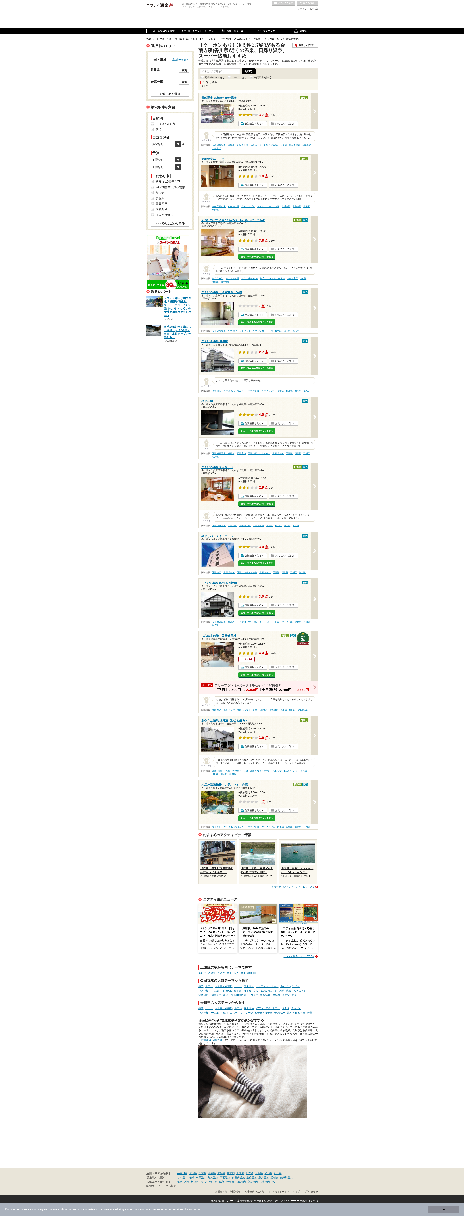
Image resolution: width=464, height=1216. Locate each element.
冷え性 (296, 986)
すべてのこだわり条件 (170, 223)
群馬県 (221, 1173)
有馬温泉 (201, 1177)
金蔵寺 (212, 973)
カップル (285, 986)
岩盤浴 (286, 995)
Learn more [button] (192, 1209)
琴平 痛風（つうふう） (234, 390)
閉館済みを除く (263, 77)
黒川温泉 (263, 1177)
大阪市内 (241, 1181)
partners (73, 1209)
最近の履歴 (307, 3)
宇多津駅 (216, 148)
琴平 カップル (268, 390)
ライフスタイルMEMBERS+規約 (291, 1200)
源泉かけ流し (164, 214)
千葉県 (202, 1173)
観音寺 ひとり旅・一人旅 (272, 278)
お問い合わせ (311, 1191)
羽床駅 (224, 774)
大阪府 (240, 1173)
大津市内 (265, 1181)
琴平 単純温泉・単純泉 (223, 453)
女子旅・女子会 (242, 990)
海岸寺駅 (225, 282)
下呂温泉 (225, 1177)
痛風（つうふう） (296, 990)
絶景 (294, 995)
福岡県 (278, 1173)
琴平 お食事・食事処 (247, 572)
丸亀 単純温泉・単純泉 (223, 145)
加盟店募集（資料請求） (228, 1191)
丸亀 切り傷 (242, 145)
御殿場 (230, 1181)
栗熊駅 (303, 771)
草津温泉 (182, 1177)
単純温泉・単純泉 (270, 995)
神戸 (274, 1181)
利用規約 (268, 1200)
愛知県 (268, 1173)
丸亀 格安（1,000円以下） (285, 771)
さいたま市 (211, 1181)
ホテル (209, 986)
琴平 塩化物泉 (219, 525)
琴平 (229, 973)
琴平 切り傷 (245, 331)
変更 (184, 70)
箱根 (191, 1177)
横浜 (179, 1181)
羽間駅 (215, 209)
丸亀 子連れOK (271, 145)
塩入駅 (296, 331)
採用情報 (313, 1200)
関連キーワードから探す (161, 1185)
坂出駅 (292, 710)
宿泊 (201, 986)
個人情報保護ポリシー (222, 1200)
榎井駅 (278, 331)
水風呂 (254, 995)
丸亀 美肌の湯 (219, 206)
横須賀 (195, 1181)
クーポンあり (239, 77)
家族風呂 (161, 209)
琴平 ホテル (265, 572)
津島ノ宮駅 (292, 278)
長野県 (259, 1173)
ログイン (302, 8)
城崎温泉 (213, 1177)
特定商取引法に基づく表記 (248, 1200)
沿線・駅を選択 (170, 93)
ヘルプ (296, 1191)
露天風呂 (249, 986)
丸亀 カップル (248, 206)
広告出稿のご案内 (254, 1191)
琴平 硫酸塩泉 (219, 331)
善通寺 (221, 973)
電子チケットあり (214, 77)
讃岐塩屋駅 (294, 145)
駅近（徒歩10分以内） (236, 995)
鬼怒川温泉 (286, 1177)
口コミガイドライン (278, 1191)
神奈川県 (182, 1173)
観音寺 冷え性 (232, 278)
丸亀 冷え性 (256, 145)
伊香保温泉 (238, 1177)
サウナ (238, 986)
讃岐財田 (252, 973)
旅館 (281, 990)
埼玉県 (193, 1173)
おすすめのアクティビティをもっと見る (293, 886)
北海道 (249, 1173)
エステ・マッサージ (267, 986)
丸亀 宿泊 (216, 710)
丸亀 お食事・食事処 (260, 771)
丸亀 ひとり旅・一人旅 (268, 206)
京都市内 (253, 1181)
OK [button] (444, 1209)
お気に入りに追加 (284, 123)
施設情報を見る (253, 123)
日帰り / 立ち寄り (167, 124)
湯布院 (274, 1177)
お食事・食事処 (224, 986)
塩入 (236, 973)
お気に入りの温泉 (283, 3)
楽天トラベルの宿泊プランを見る (257, 256)
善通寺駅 (286, 206)
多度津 (202, 973)
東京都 (231, 1173)
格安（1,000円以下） (265, 990)
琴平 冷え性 (258, 331)
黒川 (243, 973)
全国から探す (180, 59)
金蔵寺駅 (306, 145)
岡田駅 (306, 206)
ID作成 (314, 8)
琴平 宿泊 (232, 331)
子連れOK (226, 990)
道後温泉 (251, 1177)
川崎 (186, 1181)
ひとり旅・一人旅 (208, 990)
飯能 (221, 1181)
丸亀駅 (283, 145)
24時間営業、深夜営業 (170, 187)
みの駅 (303, 278)
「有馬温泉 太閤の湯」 (211, 1040)
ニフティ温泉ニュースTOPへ (299, 956)
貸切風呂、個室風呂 (209, 995)
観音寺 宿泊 (217, 278)
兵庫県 (212, 1173)
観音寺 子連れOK (249, 278)
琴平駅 (269, 331)
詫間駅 (215, 282)
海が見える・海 (296, 1012)
